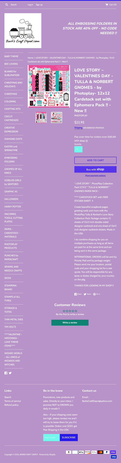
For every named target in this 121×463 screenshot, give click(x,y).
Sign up (39, 4)
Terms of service (12, 401)
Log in (30, 4)
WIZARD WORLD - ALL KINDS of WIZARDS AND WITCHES (13, 359)
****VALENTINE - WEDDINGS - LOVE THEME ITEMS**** (13, 340)
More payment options (95, 175)
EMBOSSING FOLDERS (10, 159)
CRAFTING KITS (12, 108)
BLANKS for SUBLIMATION (11, 73)
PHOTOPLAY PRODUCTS (10, 246)
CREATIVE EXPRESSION (11, 129)
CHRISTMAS (10, 94)
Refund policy (11, 404)
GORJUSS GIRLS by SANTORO (12, 182)
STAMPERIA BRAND (10, 287)
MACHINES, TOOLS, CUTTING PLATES (13, 218)
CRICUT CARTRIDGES (11, 118)
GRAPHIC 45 (10, 191)
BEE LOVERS (11, 63)
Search (7, 397)
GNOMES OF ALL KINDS (13, 171)
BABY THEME (11, 56)
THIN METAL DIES (13, 319)
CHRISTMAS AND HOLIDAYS (13, 84)
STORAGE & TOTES (10, 310)
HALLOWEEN (11, 199)
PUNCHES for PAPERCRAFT (11, 257)
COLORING (10, 101)
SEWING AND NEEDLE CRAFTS (13, 268)
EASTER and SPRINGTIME (11, 148)
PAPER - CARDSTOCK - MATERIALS (11, 233)
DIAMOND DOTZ (13, 139)
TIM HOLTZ (10, 326)
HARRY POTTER (12, 206)
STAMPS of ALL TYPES (12, 298)
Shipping (78, 127)
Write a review (70, 322)
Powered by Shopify (47, 454)
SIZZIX (7, 278)
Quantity (77, 144)
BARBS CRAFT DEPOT (29, 454)
